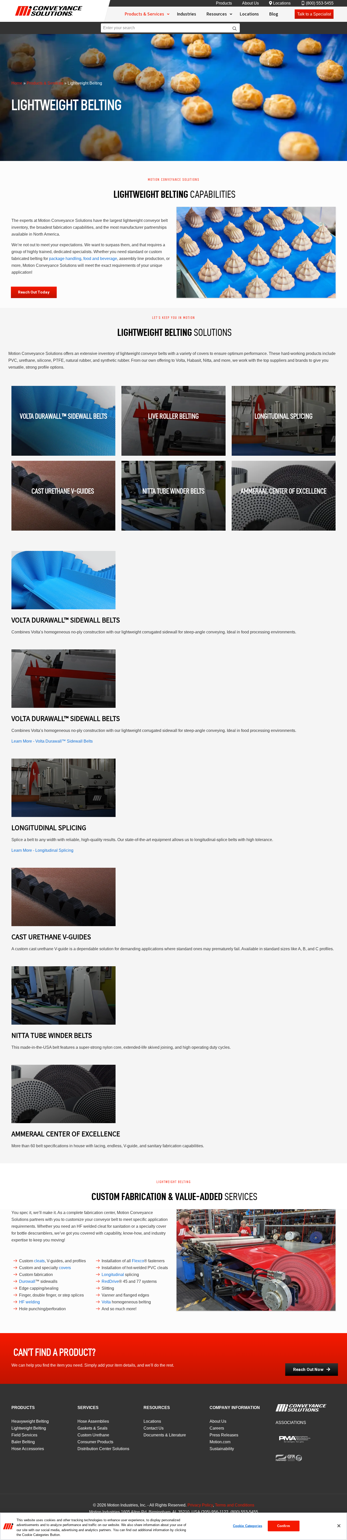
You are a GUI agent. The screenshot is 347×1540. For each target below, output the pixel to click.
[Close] (338, 1525)
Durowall (27, 1281)
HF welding (29, 1302)
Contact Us (154, 1428)
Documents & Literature (165, 1435)
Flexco (138, 1261)
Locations (282, 3)
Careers (217, 1428)
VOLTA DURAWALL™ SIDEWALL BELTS (63, 416)
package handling (65, 258)
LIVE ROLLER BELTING (173, 416)
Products (224, 3)
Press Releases (224, 1435)
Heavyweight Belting (30, 1421)
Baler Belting (23, 1442)
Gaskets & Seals (92, 1428)
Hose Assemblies (93, 1421)
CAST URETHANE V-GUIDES (63, 491)
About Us (250, 3)
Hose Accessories (27, 1449)
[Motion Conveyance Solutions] (49, 17)
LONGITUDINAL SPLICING (283, 416)
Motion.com (220, 1442)
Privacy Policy (200, 1505)
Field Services (24, 1435)
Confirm (283, 1526)
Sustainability (222, 1449)
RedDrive (110, 1281)
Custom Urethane (93, 1435)
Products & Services (45, 83)
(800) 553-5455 (320, 3)
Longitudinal (113, 1274)
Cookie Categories (247, 1526)
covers (65, 1268)
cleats (39, 1261)
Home (16, 83)
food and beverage (100, 258)
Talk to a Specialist (314, 14)
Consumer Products (95, 1442)
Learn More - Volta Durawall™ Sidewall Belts (52, 741)
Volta (106, 1302)
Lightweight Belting (28, 1428)
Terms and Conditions (234, 1505)
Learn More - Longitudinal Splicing (42, 850)
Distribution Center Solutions (103, 1449)
